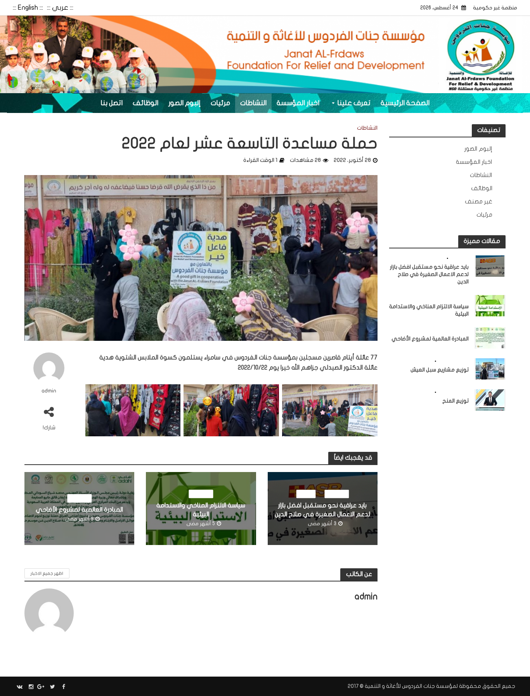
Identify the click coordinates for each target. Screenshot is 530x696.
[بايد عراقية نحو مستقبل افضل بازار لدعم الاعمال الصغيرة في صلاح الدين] (490, 265)
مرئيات (220, 103)
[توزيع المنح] (490, 399)
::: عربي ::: (60, 7)
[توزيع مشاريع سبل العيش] (490, 368)
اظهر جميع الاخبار (47, 573)
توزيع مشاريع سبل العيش (439, 370)
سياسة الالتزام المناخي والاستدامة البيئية (200, 509)
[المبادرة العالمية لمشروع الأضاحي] (490, 337)
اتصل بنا (111, 103)
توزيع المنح (455, 401)
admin (49, 391)
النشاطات (253, 103)
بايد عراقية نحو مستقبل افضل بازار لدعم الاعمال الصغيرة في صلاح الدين (322, 509)
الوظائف (145, 103)
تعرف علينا (354, 103)
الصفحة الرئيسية (405, 103)
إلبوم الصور (184, 103)
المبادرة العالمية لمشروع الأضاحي (79, 510)
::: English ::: (28, 7)
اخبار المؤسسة (298, 103)
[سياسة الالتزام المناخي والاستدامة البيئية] (490, 305)
